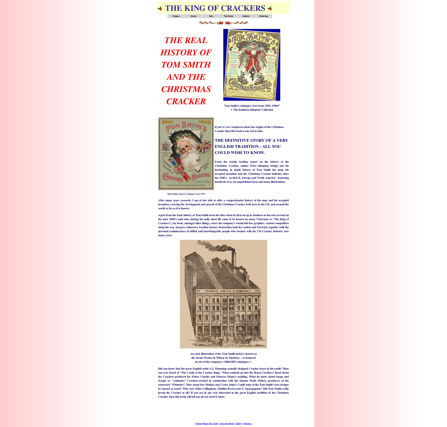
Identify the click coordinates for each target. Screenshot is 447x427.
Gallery (238, 423)
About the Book (226, 423)
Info (216, 423)
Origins (176, 16)
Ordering (263, 16)
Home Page (208, 423)
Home (194, 16)
